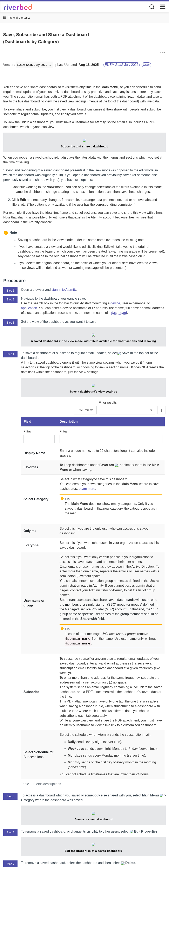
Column (83, 410)
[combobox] (34, 65)
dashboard (119, 312)
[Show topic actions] (163, 52)
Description (69, 421)
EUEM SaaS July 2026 (121, 64)
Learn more (87, 488)
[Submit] (151, 410)
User (146, 64)
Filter (27, 431)
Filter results (108, 402)
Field (27, 421)
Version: (9, 64)
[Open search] (151, 7)
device (115, 303)
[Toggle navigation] (163, 7)
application (29, 308)
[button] (84, 17)
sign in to (64, 289)
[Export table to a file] (161, 410)
